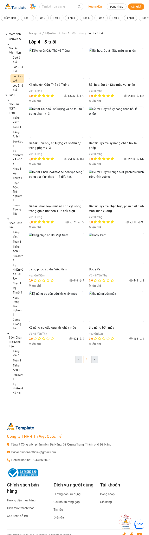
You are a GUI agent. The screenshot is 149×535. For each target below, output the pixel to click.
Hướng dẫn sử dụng (67, 494)
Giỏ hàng (106, 502)
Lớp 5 (86, 17)
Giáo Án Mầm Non (73, 33)
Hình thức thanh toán (20, 508)
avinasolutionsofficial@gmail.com (33, 452)
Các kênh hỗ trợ (17, 516)
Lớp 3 (57, 17)
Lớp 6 (101, 17)
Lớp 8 (130, 17)
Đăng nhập (116, 6)
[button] (14, 34)
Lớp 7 (116, 17)
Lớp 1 (27, 17)
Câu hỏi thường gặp (67, 502)
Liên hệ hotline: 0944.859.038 (30, 460)
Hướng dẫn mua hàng (21, 500)
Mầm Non (10, 17)
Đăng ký (136, 6)
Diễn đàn (59, 517)
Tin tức (58, 510)
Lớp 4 (71, 17)
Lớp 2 (42, 17)
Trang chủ (35, 33)
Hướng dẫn (95, 6)
